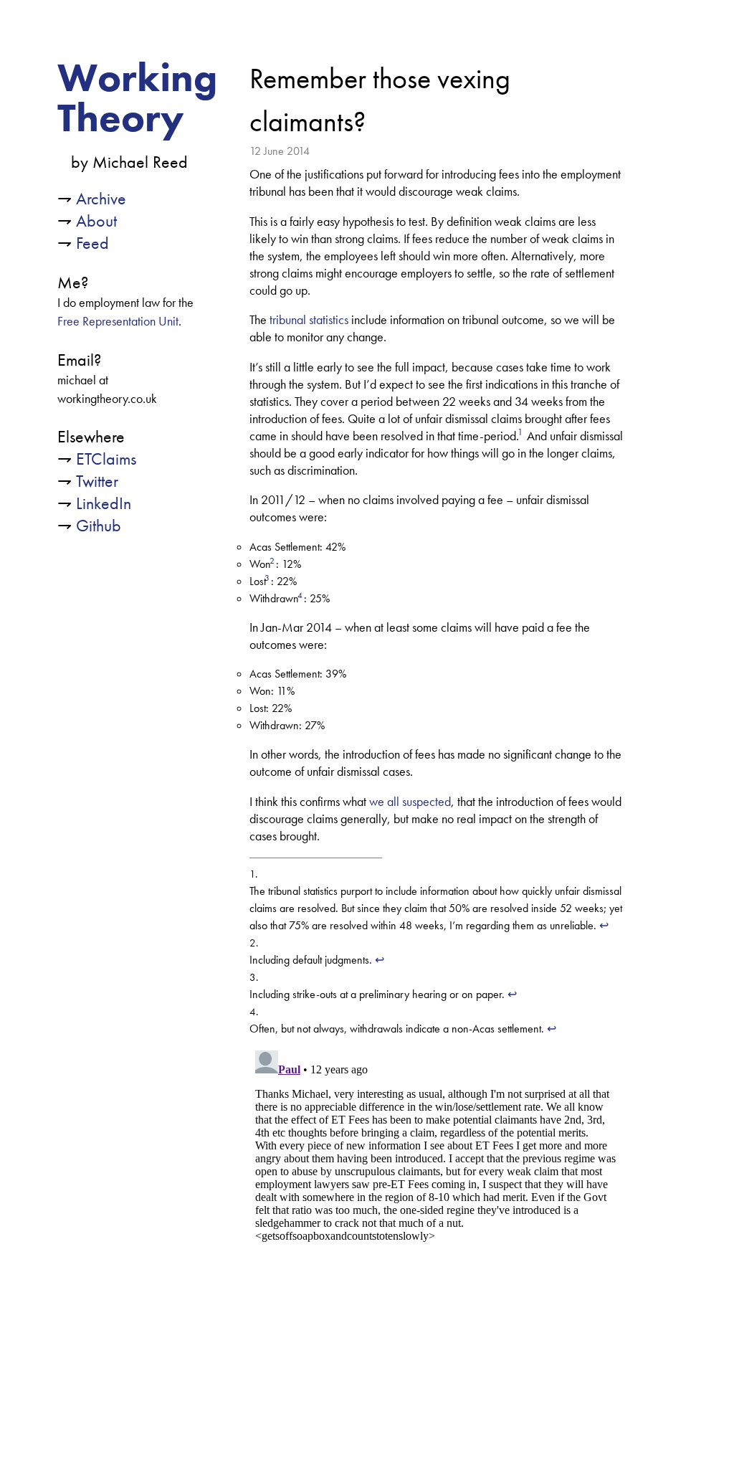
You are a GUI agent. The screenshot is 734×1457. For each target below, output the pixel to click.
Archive (101, 198)
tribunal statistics (309, 320)
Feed (92, 243)
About (96, 220)
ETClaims (106, 458)
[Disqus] (436, 1224)
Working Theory (137, 97)
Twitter (97, 481)
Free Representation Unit (117, 321)
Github (98, 525)
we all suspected (410, 802)
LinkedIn (103, 503)
